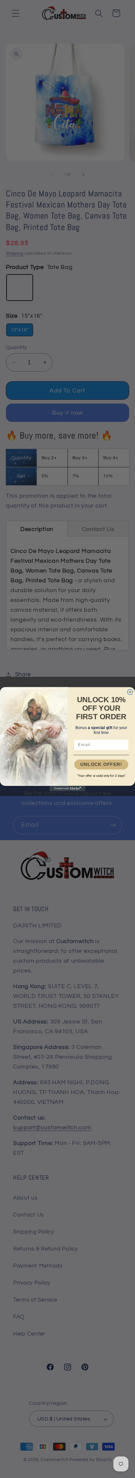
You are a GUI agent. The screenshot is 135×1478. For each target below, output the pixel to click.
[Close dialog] (130, 691)
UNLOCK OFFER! (101, 764)
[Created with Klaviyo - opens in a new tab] (67, 788)
